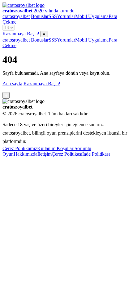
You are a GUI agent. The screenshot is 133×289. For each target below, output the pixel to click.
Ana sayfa (12, 83)
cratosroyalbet (16, 16)
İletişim (44, 154)
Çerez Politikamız (19, 148)
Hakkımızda (25, 154)
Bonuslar (40, 16)
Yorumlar (66, 16)
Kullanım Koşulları (56, 148)
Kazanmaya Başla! (20, 33)
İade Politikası (96, 154)
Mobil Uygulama (92, 16)
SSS (53, 16)
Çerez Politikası (67, 154)
